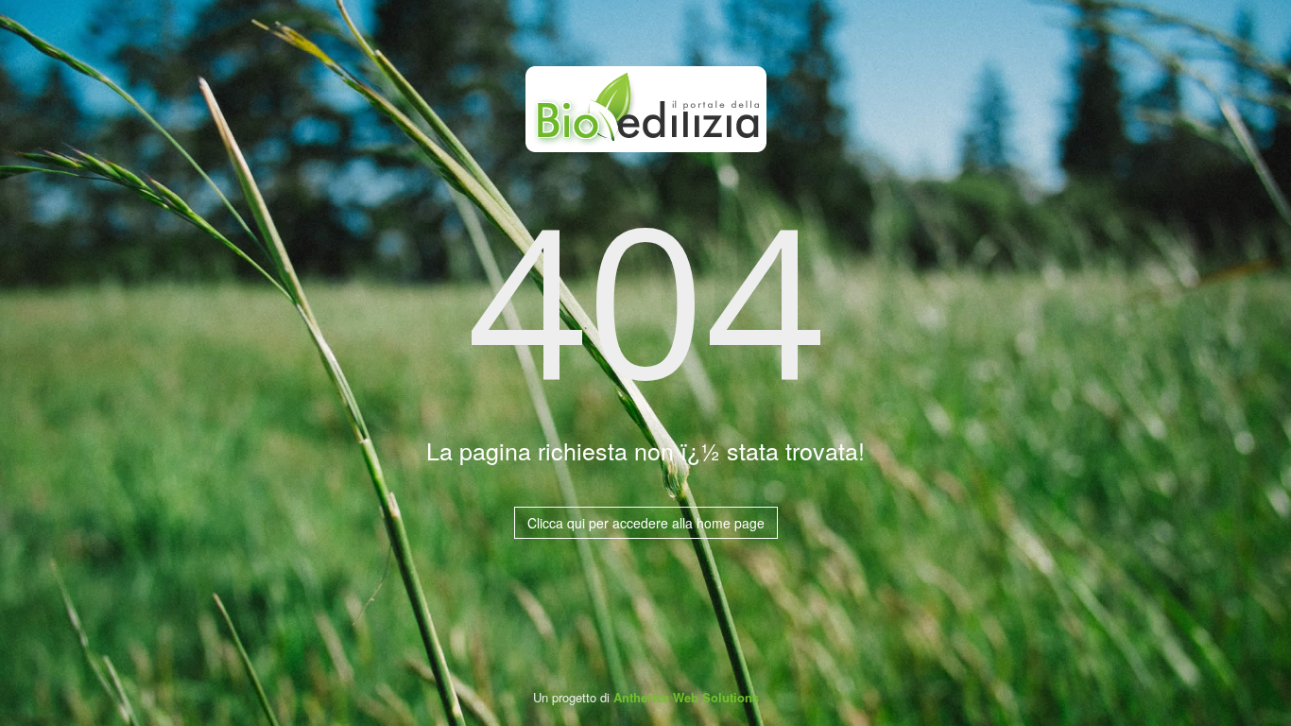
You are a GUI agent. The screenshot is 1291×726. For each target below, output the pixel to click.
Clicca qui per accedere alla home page (646, 522)
